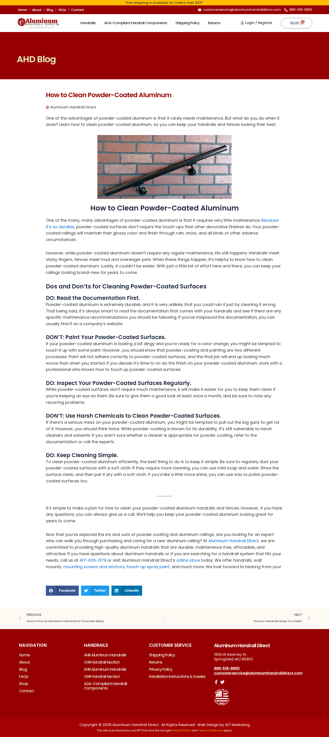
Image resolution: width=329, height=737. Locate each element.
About (36, 10)
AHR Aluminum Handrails (105, 655)
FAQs (62, 10)
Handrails (88, 23)
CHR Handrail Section (102, 662)
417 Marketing (237, 724)
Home (22, 10)
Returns (214, 23)
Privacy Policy (160, 669)
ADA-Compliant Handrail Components (135, 23)
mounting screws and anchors (94, 566)
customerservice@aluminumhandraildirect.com (258, 673)
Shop (23, 683)
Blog (50, 10)
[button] (62, 591)
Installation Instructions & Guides (177, 676)
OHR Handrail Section (102, 676)
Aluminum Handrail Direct (233, 541)
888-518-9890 (227, 668)
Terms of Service (210, 730)
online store (188, 560)
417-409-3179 (92, 560)
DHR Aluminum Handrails (105, 669)
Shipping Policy (187, 23)
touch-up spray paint (148, 566)
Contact (77, 10)
